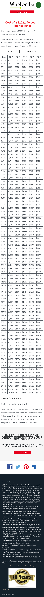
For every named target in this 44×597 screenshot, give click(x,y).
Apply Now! (22, 452)
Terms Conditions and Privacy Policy (22, 566)
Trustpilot (5, 589)
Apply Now (22, 12)
